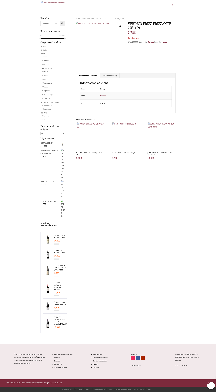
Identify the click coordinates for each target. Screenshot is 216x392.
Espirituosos (47, 105)
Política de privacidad (122, 389)
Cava (44, 79)
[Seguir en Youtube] (143, 358)
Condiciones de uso (100, 361)
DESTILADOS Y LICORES (50, 102)
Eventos (57, 361)
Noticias (57, 358)
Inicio (78, 19)
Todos (42, 120)
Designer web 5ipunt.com (52, 383)
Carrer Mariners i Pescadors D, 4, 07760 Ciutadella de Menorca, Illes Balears (187, 357)
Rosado (45, 75)
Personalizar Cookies (142, 389)
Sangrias (45, 116)
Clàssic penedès (48, 87)
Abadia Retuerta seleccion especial (57, 286)
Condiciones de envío (100, 358)
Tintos (44, 57)
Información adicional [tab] (88, 76)
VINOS (84, 19)
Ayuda (95, 364)
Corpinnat (46, 91)
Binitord (43, 46)
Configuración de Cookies (102, 389)
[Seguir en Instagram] (133, 358)
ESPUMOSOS (46, 68)
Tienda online (97, 354)
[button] (120, 26)
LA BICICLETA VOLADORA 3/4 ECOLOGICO (60, 267)
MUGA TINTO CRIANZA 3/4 (59, 236)
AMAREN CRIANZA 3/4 (59, 251)
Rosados (45, 65)
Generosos (46, 109)
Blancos (91, 19)
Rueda (164, 42)
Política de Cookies (81, 389)
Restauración (58, 364)
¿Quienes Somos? (60, 367)
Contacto (96, 367)
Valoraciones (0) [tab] (110, 76)
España (103, 96)
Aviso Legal (67, 389)
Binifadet (43, 50)
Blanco (45, 71)
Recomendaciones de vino (63, 354)
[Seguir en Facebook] (138, 358)
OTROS (43, 113)
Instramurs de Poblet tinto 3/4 (60, 303)
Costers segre (48, 94)
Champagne (47, 83)
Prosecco (46, 98)
